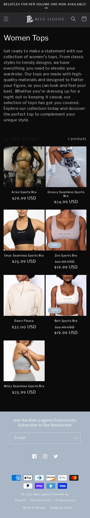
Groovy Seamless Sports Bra (66, 194)
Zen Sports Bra (66, 255)
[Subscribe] (75, 438)
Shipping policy (61, 508)
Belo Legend (42, 494)
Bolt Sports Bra (66, 321)
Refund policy (41, 500)
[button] (6, 19)
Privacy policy (65, 500)
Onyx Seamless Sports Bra (24, 255)
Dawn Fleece (24, 321)
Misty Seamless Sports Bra (24, 386)
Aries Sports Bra (24, 192)
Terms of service (33, 508)
